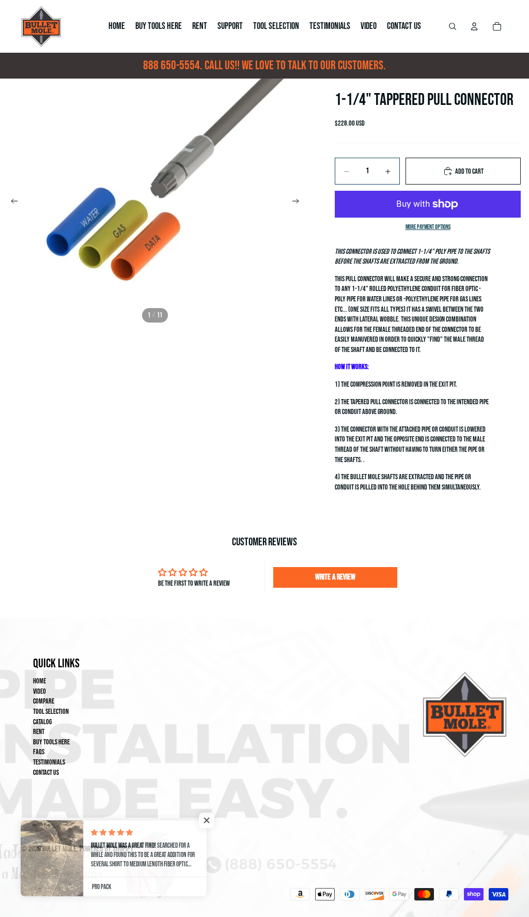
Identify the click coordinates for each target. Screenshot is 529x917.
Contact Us (46, 772)
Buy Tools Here (51, 742)
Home (39, 681)
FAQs (38, 751)
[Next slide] (298, 202)
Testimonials (49, 762)
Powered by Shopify (106, 849)
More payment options (428, 227)
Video (39, 691)
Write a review (335, 577)
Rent (38, 731)
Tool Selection (51, 711)
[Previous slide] (11, 202)
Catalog (42, 721)
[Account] (474, 26)
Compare (43, 701)
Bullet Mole (59, 849)
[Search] (452, 26)
